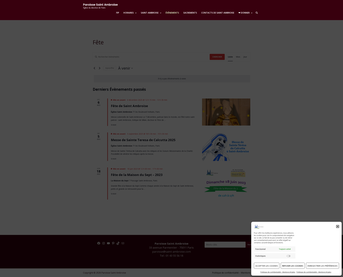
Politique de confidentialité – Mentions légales (277, 272)
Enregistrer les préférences (322, 265)
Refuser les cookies (292, 265)
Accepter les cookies (266, 265)
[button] (337, 226)
